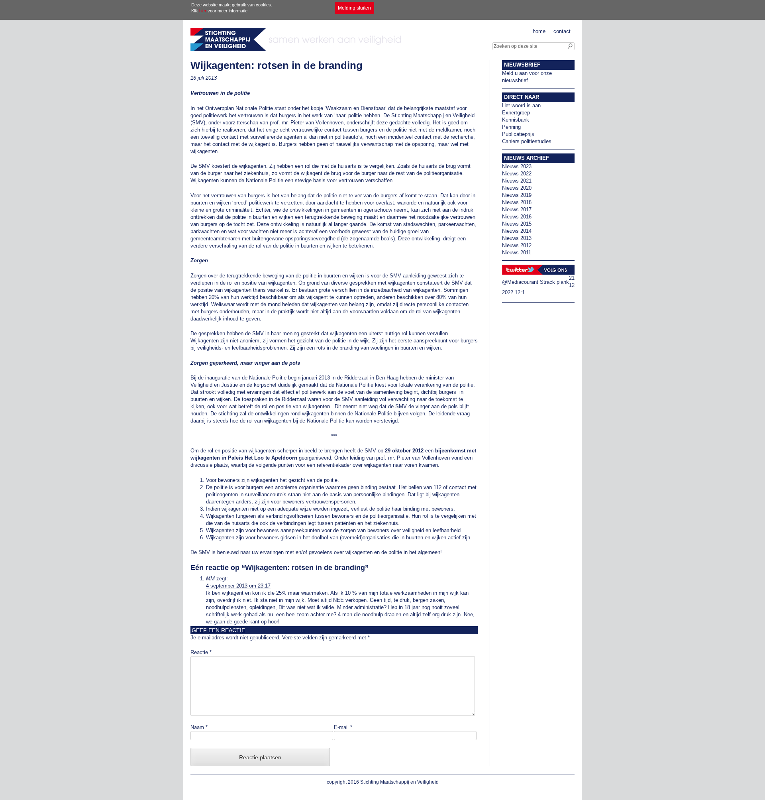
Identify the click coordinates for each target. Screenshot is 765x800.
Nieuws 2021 (517, 181)
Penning (511, 127)
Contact (562, 31)
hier (202, 10)
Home (539, 31)
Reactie (201, 652)
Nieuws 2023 (517, 166)
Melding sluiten (354, 8)
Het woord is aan (521, 105)
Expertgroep (516, 113)
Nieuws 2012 (517, 245)
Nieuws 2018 (517, 202)
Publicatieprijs (518, 134)
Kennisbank (515, 120)
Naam (199, 727)
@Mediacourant (520, 282)
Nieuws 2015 (517, 224)
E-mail (343, 727)
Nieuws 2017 (517, 209)
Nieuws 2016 (517, 217)
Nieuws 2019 (517, 195)
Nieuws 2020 (517, 188)
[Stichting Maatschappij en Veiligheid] (298, 49)
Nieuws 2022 (517, 174)
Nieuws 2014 (517, 231)
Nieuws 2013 (517, 238)
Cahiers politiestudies (526, 141)
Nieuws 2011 (516, 253)
